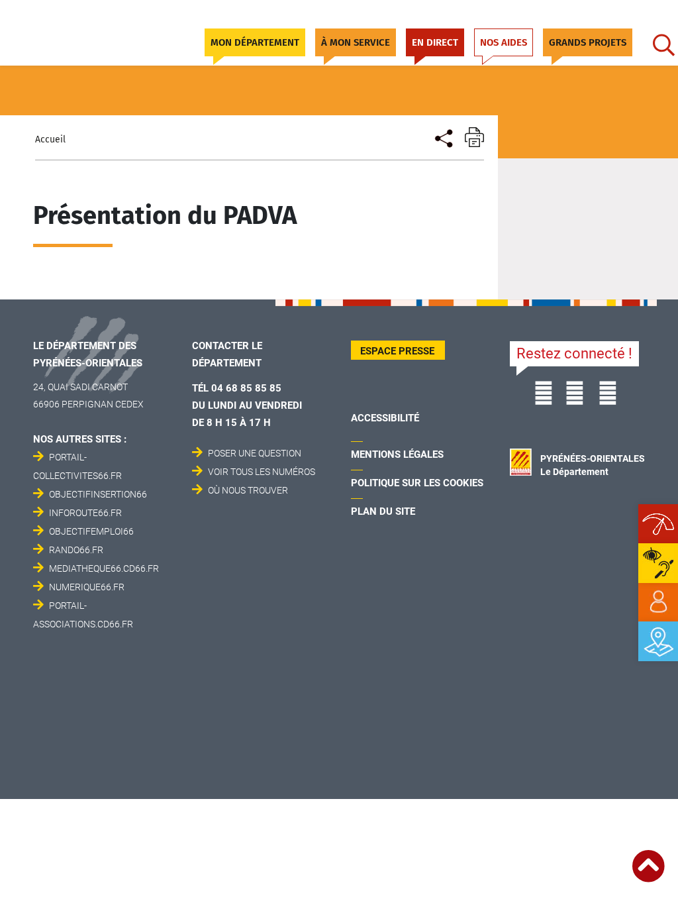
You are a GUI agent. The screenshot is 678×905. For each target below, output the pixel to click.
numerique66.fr (86, 587)
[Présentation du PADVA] (442, 136)
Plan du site (383, 511)
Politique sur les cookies (417, 483)
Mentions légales (397, 454)
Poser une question (254, 453)
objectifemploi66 (91, 531)
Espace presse (397, 351)
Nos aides (503, 42)
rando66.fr (76, 550)
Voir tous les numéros (261, 471)
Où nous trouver (248, 490)
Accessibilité (385, 418)
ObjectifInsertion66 (98, 494)
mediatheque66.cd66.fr (104, 568)
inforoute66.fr (85, 512)
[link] (658, 602)
